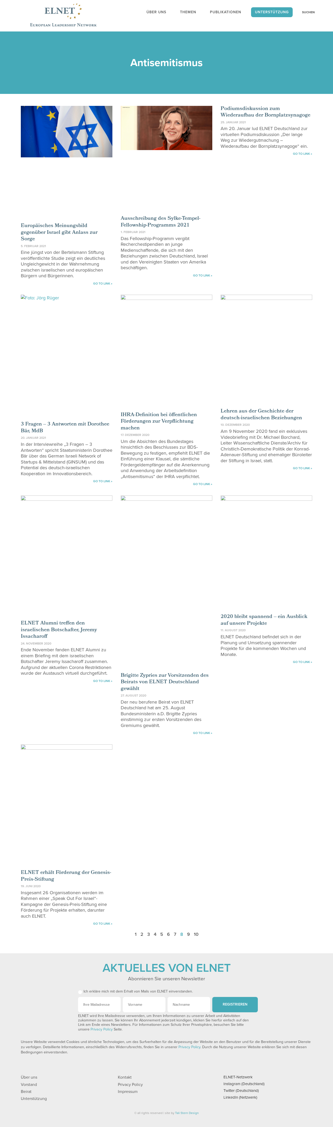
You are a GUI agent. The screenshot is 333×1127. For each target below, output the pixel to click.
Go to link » (102, 283)
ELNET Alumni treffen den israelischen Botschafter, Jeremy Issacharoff (59, 630)
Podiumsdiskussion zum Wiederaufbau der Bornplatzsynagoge (265, 112)
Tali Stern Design (187, 1113)
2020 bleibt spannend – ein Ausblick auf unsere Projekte (264, 620)
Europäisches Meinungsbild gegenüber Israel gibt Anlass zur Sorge (59, 233)
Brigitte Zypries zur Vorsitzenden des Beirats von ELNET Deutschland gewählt (165, 682)
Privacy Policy (102, 1029)
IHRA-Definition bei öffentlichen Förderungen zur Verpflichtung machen (159, 422)
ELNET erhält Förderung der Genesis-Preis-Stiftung (66, 876)
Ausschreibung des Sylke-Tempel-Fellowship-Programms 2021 (160, 222)
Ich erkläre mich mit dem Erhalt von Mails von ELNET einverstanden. (138, 991)
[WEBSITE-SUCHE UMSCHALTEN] (306, 12)
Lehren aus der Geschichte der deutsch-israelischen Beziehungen (261, 415)
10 (196, 934)
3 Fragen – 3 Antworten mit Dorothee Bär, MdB (65, 428)
